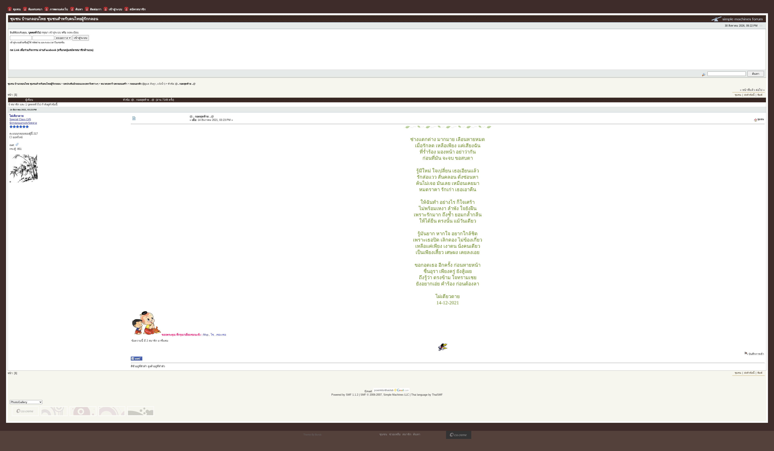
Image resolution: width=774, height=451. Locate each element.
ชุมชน (738, 94)
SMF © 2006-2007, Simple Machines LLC (384, 394)
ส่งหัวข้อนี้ (749, 94)
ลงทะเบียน (73, 32)
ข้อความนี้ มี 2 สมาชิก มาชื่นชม (149, 340)
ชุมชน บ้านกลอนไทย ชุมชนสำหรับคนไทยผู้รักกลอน (34, 83)
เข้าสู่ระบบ (55, 32)
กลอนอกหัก (135, 83)
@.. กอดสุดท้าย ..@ (185, 83)
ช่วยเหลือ (395, 434)
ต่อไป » (760, 89)
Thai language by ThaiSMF (427, 394)
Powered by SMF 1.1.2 (344, 394)
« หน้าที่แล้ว (747, 89)
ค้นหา (416, 434)
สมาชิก (406, 434)
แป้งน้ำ (160, 83)
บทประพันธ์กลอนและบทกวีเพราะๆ (80, 83)
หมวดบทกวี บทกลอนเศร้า (114, 83)
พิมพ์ (759, 94)
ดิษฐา (153, 83)
